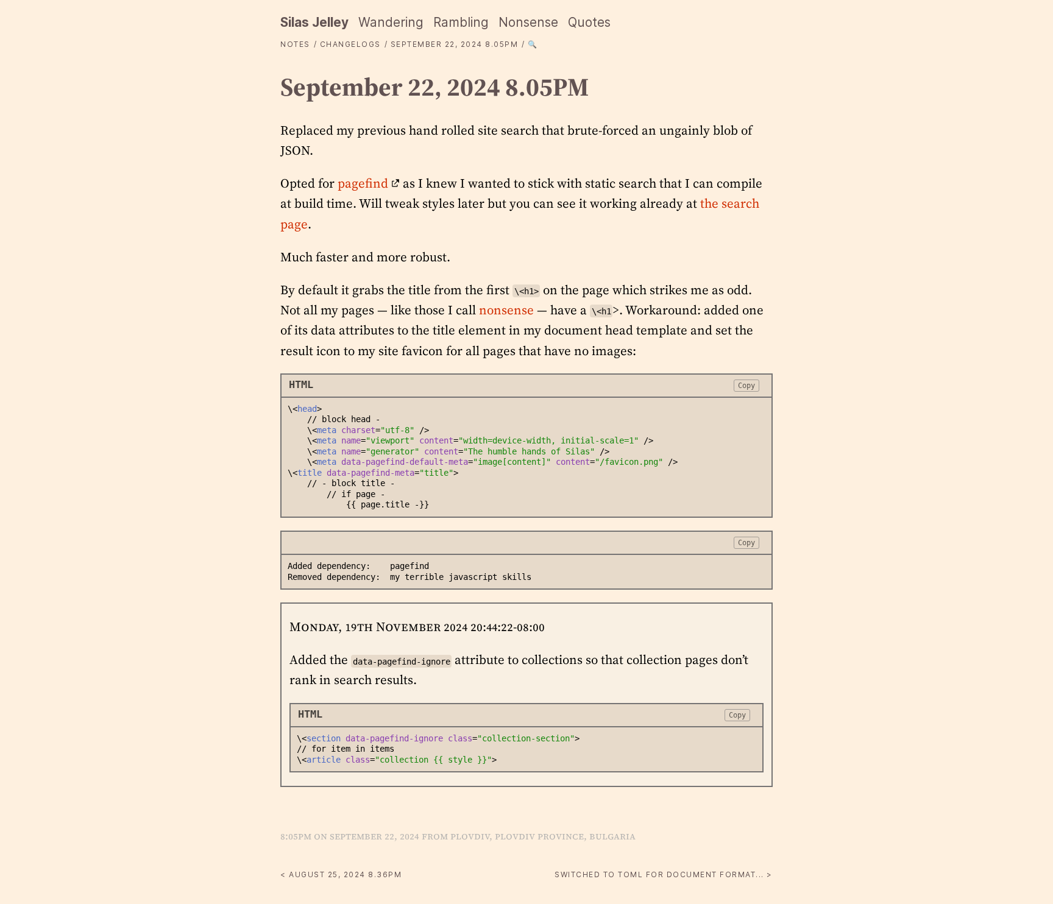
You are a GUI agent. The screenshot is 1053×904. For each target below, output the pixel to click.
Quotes (589, 22)
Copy (746, 385)
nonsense (506, 310)
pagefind (363, 183)
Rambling (461, 22)
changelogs (350, 44)
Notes (295, 44)
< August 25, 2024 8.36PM (341, 874)
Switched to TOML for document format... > (664, 874)
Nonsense (528, 22)
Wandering (391, 22)
